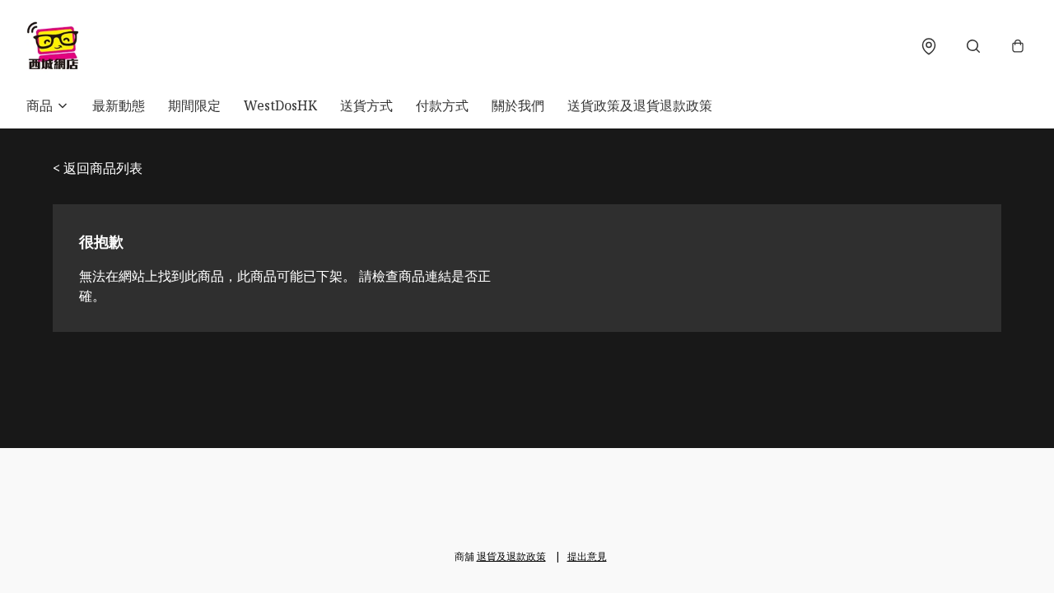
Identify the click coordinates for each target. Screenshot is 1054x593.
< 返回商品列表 (97, 168)
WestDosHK (280, 105)
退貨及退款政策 (511, 556)
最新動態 (118, 105)
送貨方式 (366, 105)
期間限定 (194, 105)
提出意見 (587, 556)
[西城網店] (52, 46)
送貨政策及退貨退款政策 (639, 105)
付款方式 (442, 105)
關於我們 (518, 105)
